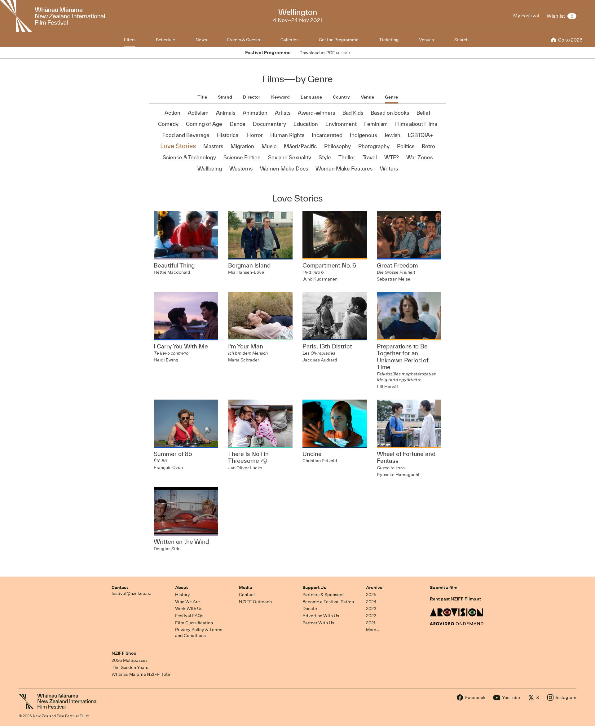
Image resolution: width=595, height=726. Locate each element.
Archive (374, 587)
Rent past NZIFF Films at (455, 599)
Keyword (280, 97)
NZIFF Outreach (255, 601)
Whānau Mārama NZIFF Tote (141, 674)
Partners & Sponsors (322, 594)
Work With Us (188, 608)
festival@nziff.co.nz (131, 593)
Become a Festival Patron (328, 601)
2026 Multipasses (130, 660)
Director (251, 97)
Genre (391, 97)
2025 (371, 594)
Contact (120, 587)
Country (341, 97)
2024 (371, 601)
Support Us (314, 587)
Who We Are (187, 601)
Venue (367, 97)
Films (129, 39)
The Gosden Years (130, 667)
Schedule (165, 39)
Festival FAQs (189, 615)
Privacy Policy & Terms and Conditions (198, 632)
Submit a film (443, 587)
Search (461, 39)
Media (245, 587)
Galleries (289, 39)
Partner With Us (318, 623)
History (182, 594)
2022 (371, 615)
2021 (370, 623)
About (181, 587)
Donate (309, 608)
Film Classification (194, 623)
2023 (371, 608)
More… (372, 629)
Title (202, 97)
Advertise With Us (320, 615)
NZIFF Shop (124, 653)
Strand (225, 97)
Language (311, 97)
